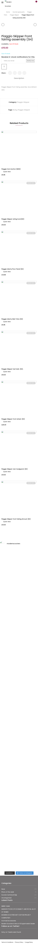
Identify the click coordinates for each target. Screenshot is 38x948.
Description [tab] (19, 78)
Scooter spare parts (19, 12)
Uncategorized (6, 898)
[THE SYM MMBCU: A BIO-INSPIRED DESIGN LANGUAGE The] (19, 573)
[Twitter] (10, 73)
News (3, 889)
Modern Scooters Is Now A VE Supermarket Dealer (18, 924)
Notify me (30, 61)
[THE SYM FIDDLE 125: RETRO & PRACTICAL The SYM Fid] (19, 747)
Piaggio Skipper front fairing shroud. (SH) (16, 519)
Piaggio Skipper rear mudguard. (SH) (14, 469)
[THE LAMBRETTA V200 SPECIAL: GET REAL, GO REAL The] (19, 846)
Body (15, 110)
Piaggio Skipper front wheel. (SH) (13, 419)
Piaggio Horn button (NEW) (11, 169)
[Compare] (4, 66)
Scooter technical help (9, 895)
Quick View (7, 172)
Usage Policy (29, 942)
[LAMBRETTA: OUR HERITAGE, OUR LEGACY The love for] (19, 612)
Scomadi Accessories (8, 921)
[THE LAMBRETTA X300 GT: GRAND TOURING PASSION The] (19, 697)
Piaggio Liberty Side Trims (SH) (12, 319)
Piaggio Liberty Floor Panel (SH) (12, 269)
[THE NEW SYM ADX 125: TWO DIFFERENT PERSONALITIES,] (19, 646)
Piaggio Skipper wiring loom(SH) (12, 219)
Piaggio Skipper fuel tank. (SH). (12, 369)
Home (8, 12)
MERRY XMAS (5, 906)
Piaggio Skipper (14, 15)
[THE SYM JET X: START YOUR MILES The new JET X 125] (19, 809)
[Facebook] (15, 73)
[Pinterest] (24, 73)
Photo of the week (7, 892)
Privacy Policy (19, 942)
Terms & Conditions (7, 942)
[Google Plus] (20, 73)
